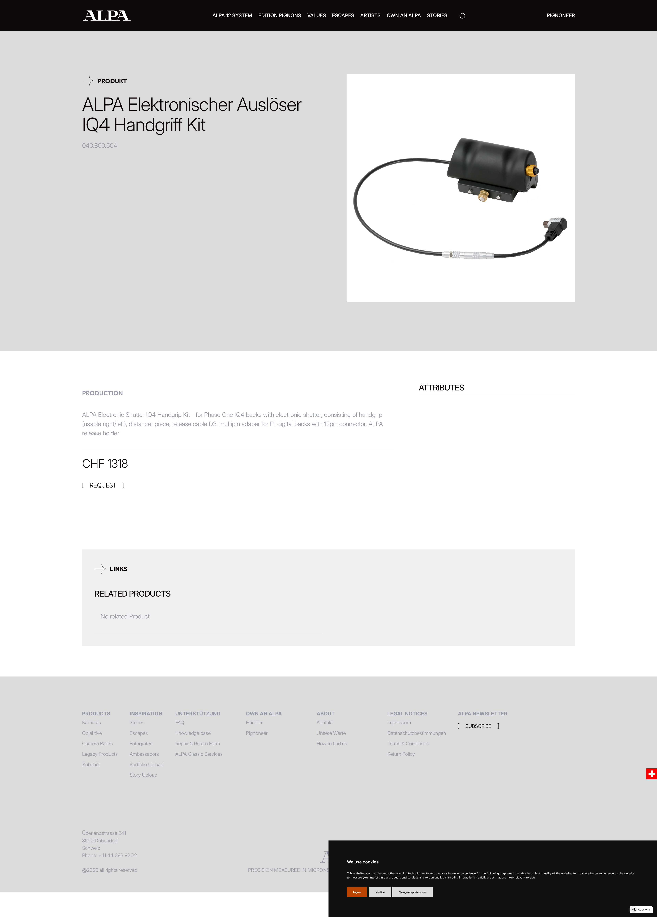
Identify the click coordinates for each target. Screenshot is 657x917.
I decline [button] (380, 892)
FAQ (179, 722)
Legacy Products (100, 754)
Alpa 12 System (232, 15)
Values (316, 15)
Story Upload (143, 775)
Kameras (91, 722)
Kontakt (325, 722)
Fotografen (141, 744)
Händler (254, 722)
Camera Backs (97, 744)
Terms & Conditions (408, 744)
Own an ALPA (404, 15)
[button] (232, 15)
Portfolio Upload (146, 764)
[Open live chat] (641, 909)
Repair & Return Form (197, 744)
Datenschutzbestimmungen (416, 733)
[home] (106, 15)
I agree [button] (357, 892)
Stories (437, 15)
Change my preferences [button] (412, 892)
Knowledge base (193, 733)
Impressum (399, 722)
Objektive (92, 733)
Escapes (139, 733)
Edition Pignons (279, 15)
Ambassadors (144, 754)
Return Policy (401, 754)
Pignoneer (561, 15)
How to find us (332, 744)
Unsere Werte (331, 733)
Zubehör (91, 764)
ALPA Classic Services (199, 754)
